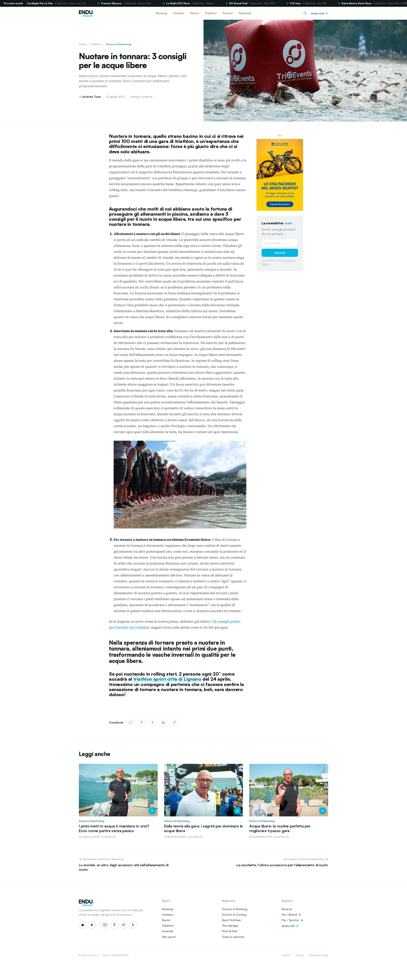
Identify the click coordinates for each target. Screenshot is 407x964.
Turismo (228, 13)
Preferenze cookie (318, 955)
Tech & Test (229, 931)
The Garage (230, 925)
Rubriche (245, 13)
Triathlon (211, 13)
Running (161, 13)
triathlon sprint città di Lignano (167, 679)
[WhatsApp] (130, 722)
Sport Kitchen (231, 920)
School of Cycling (234, 914)
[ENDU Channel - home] (86, 13)
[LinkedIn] (163, 722)
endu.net (318, 13)
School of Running (234, 909)
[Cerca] (305, 13)
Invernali (167, 931)
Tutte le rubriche (233, 937)
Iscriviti (280, 252)
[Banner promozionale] (279, 175)
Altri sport (169, 937)
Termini (286, 955)
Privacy (300, 955)
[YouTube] (123, 925)
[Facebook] (141, 722)
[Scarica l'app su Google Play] (92, 925)
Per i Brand (290, 914)
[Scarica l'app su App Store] (82, 925)
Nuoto (194, 13)
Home (82, 44)
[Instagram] (105, 925)
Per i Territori (291, 920)
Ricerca (287, 909)
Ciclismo (178, 13)
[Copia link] (174, 722)
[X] (152, 722)
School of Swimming (118, 44)
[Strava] (133, 925)
